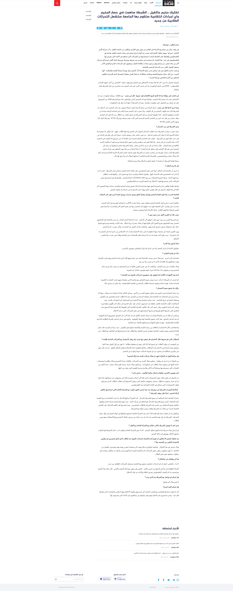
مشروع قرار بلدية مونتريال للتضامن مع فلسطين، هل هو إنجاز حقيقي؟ (159, 534)
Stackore (73, 587)
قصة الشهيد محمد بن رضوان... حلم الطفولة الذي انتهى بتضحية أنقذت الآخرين (156, 553)
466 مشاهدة (175, 547)
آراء (131, 3)
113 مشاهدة (175, 538)
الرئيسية (158, 3)
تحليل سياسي (116, 3)
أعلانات (92, 3)
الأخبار (151, 3)
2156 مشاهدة (174, 557)
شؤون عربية (138, 3)
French (99, 3)
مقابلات (125, 3)
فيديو (85, 3)
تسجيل (56, 579)
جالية (145, 3)
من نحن (176, 575)
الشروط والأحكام (152, 587)
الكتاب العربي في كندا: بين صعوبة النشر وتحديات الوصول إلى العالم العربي (157, 543)
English (106, 3)
